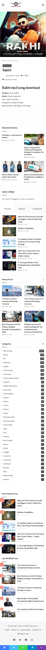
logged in (15, 199)
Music (5, 444)
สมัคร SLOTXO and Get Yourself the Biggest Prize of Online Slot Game (30, 219)
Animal (6, 479)
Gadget (6, 452)
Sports (6, 401)
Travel (5, 405)
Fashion (6, 382)
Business (6, 363)
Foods (5, 413)
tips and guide (8, 421)
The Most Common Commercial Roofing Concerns (9, 301)
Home (6, 61)
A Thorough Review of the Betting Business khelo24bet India (29, 265)
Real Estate (7, 440)
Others (6, 409)
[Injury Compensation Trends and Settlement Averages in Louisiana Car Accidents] (34, 139)
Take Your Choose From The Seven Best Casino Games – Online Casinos (29, 253)
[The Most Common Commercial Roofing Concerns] (12, 290)
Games (6, 398)
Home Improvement (11, 378)
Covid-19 (7, 456)
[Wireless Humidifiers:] (9, 231)
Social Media (8, 394)
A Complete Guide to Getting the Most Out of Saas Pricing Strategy (29, 241)
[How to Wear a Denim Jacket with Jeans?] (12, 166)
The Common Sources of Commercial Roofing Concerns (33, 301)
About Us (15, 630)
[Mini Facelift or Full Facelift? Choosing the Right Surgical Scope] (8, 601)
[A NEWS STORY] (16, 5)
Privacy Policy (25, 630)
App (5, 429)
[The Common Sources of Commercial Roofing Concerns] (34, 290)
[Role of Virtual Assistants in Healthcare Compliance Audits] (34, 166)
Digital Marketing (10, 386)
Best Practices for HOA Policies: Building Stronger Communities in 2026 (30, 578)
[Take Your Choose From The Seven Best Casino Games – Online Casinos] (9, 254)
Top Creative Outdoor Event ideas (30, 609)
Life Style (7, 374)
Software (7, 464)
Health (6, 366)
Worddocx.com (23, 634)
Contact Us (36, 630)
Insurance (7, 460)
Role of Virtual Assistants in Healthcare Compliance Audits (34, 177)
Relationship (8, 475)
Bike (5, 472)
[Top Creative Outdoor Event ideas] (8, 612)
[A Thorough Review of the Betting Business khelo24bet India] (9, 265)
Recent (22, 209)
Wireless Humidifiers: (26, 228)
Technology (8, 370)
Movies (6, 468)
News (5, 355)
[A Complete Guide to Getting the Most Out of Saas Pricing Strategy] (9, 242)
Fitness (6, 437)
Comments (37, 209)
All (4, 359)
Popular (7, 209)
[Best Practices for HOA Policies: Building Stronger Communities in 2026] (12, 316)
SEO (5, 433)
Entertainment (9, 417)
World (5, 448)
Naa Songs (14, 61)
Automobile (7, 425)
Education (7, 390)
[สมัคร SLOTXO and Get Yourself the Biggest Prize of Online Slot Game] (9, 220)
